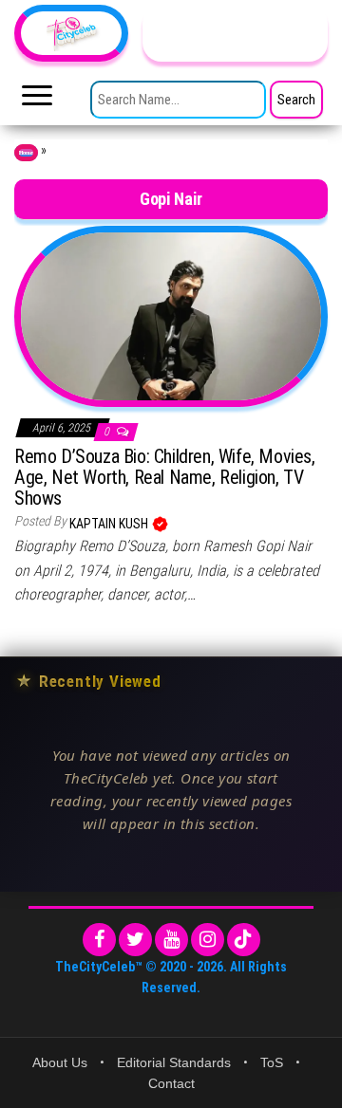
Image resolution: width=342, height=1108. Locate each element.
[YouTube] (171, 939)
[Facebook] (99, 939)
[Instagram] (207, 939)
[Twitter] (135, 939)
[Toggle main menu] (37, 100)
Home (26, 153)
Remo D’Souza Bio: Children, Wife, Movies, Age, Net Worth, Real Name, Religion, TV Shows (164, 477)
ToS (271, 1062)
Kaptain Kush (110, 523)
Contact (171, 1083)
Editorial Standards (174, 1062)
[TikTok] (243, 939)
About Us (59, 1062)
